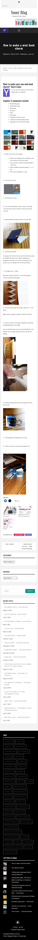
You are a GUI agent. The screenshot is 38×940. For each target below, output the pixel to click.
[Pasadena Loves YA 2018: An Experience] (24, 510)
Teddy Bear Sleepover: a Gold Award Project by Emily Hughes (17, 665)
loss (20, 781)
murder (8, 792)
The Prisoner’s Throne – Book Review (17, 621)
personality (9, 802)
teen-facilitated (11, 827)
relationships (23, 807)
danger (22, 761)
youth (28, 847)
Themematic (22, 936)
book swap (24, 751)
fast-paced (9, 776)
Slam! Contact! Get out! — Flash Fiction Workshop (27, 546)
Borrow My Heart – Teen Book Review (17, 650)
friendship (22, 776)
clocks (8, 756)
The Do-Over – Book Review (14, 628)
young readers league (13, 847)
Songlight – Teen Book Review (15, 657)
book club (20, 746)
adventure (9, 741)
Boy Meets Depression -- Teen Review (23, 901)
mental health (20, 786)
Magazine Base (12, 936)
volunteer (28, 842)
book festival (10, 751)
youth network (10, 852)
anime (20, 741)
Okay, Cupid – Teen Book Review (15, 701)
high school (9, 781)
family (20, 771)
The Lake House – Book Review (15, 635)
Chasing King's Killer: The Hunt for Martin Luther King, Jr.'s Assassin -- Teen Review (22, 880)
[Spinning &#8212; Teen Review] (9, 522)
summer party (23, 817)
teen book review (11, 837)
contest (18, 756)
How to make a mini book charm (21, 863)
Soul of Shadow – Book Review (15, 614)
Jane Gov (31, 54)
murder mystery (20, 792)
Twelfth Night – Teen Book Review (16, 643)
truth (17, 842)
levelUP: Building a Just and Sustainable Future (14, 693)
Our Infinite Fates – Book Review (16, 607)
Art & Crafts (19, 534)
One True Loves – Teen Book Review (17, 717)
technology (26, 822)
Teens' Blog (19, 12)
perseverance (21, 796)
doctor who (9, 766)
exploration (9, 771)
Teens (25, 837)
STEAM (28, 534)
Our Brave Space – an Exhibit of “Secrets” (15, 674)
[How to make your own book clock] (9, 510)
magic (8, 786)
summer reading (11, 822)
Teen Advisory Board (18, 868)
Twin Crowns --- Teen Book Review (22, 911)
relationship (9, 807)
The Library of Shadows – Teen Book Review (17, 683)
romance (20, 812)
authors (8, 746)
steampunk (9, 817)
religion (8, 812)
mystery (8, 796)
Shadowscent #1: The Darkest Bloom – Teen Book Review (18, 709)
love (29, 781)
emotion (21, 766)
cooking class (10, 761)
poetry (20, 802)
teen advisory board (13, 832)
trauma (8, 842)
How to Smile (10, 544)
